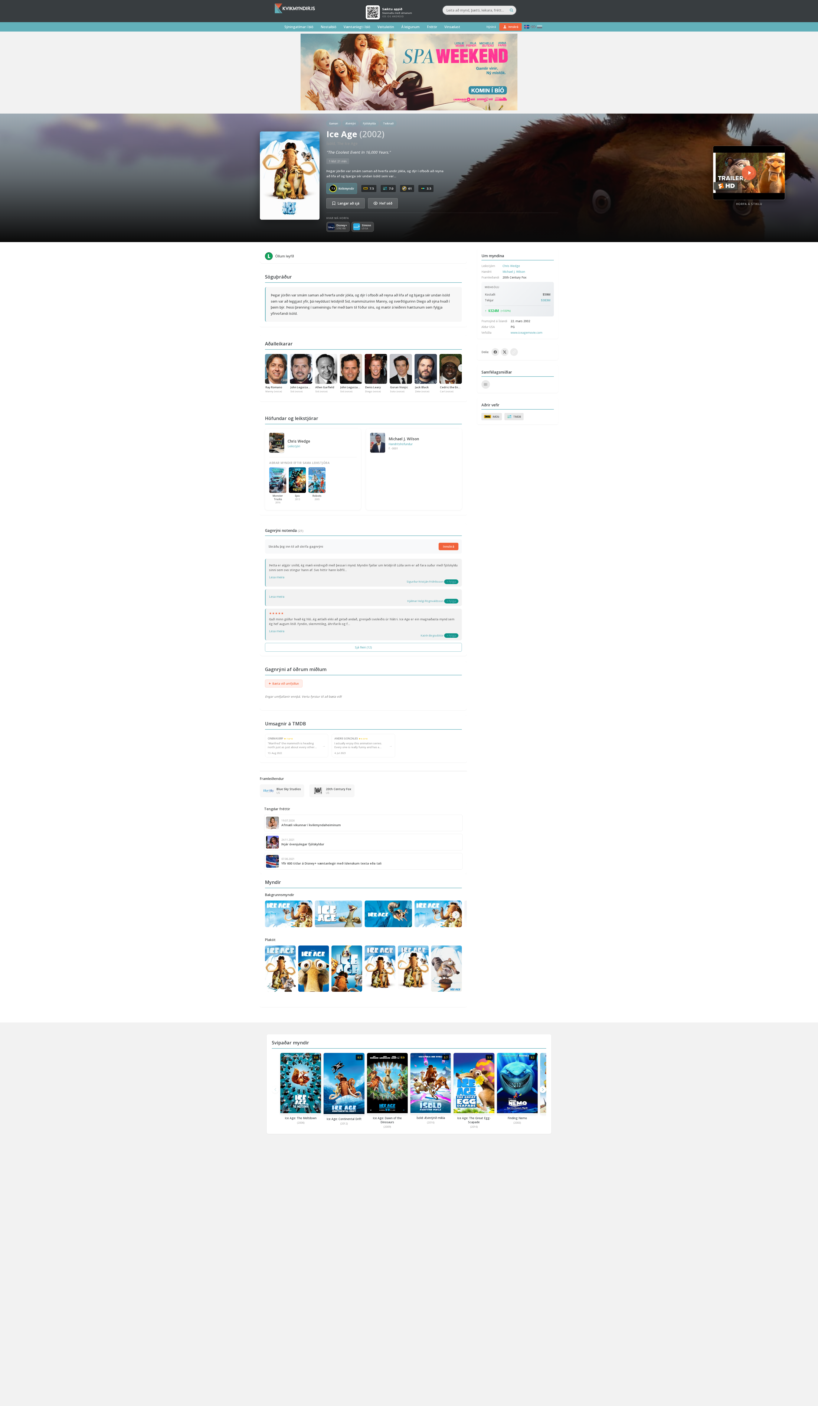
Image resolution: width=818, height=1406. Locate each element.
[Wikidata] (485, 384)
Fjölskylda (369, 123)
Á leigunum (410, 27)
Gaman (333, 123)
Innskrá (448, 546)
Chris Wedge (299, 441)
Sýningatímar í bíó (298, 27)
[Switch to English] (533, 27)
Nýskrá (491, 27)
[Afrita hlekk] (514, 352)
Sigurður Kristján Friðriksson (425, 581)
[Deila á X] (504, 352)
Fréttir (432, 27)
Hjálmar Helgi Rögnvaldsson (425, 601)
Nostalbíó (328, 27)
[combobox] (479, 10)
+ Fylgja (451, 581)
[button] (456, 915)
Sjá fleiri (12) (363, 647)
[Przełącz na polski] (539, 27)
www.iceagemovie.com (526, 333)
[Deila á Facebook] (495, 352)
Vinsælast (452, 27)
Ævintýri (350, 123)
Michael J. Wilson (404, 438)
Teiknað (388, 123)
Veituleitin (385, 27)
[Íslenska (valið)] (526, 27)
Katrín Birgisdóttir (432, 635)
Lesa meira (276, 577)
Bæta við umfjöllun (284, 683)
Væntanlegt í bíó (357, 27)
